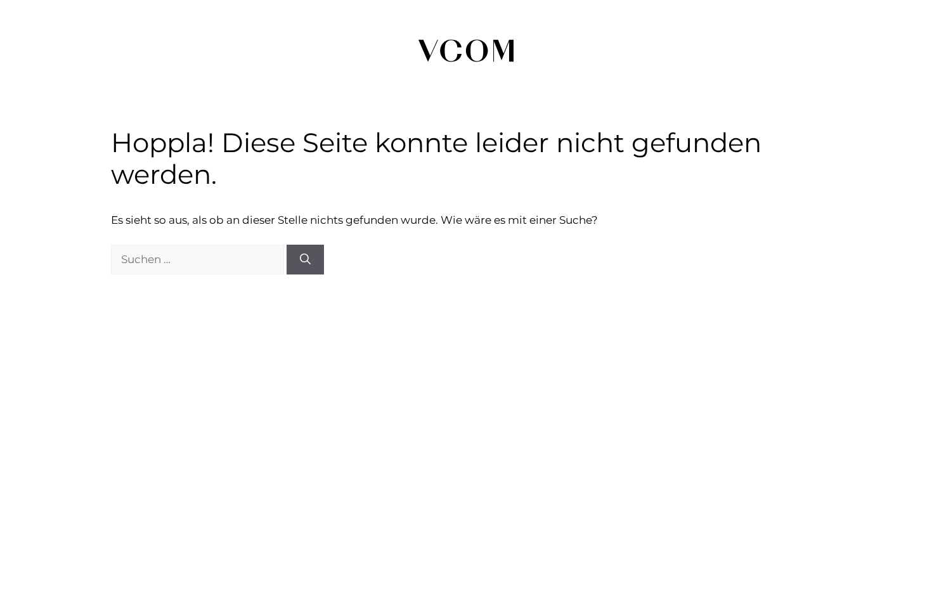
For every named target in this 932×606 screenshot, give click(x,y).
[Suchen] (305, 260)
